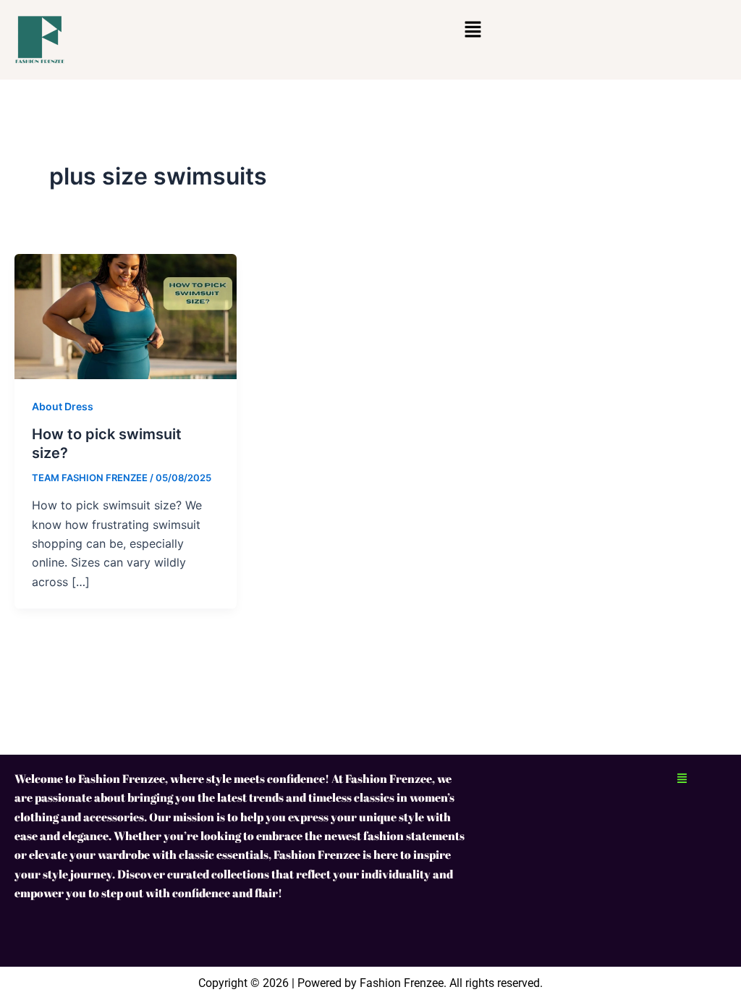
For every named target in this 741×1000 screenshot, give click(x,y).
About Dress (62, 406)
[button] (472, 30)
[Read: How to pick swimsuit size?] (125, 315)
